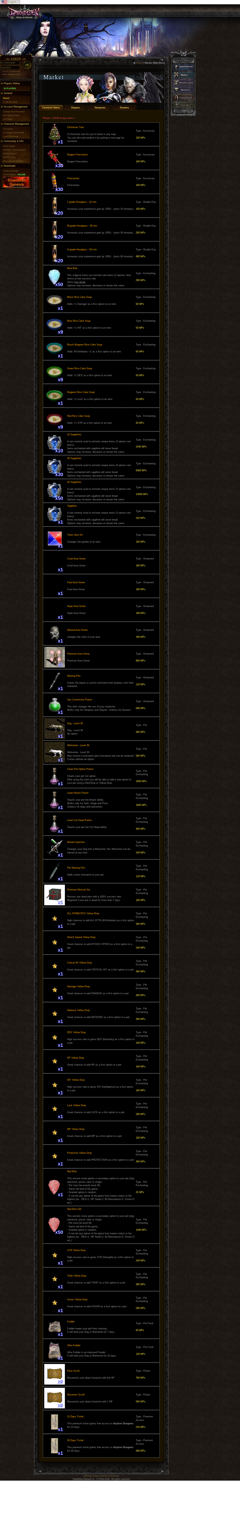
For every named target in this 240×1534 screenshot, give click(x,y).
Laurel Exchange (10, 136)
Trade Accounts (10, 102)
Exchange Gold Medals (13, 132)
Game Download (10, 171)
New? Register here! (11, 74)
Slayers (75, 107)
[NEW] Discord (9, 153)
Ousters (124, 107)
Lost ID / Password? (11, 71)
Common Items (51, 107)
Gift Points (7, 119)
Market (6, 98)
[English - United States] (5, 2)
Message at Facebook (13, 161)
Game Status (9, 146)
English (12, 2)
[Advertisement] (112, 1507)
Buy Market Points (11, 115)
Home (139, 63)
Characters (8, 129)
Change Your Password (14, 111)
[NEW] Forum (9, 157)
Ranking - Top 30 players (14, 150)
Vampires (99, 107)
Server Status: (9, 174)
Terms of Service (109, 1476)
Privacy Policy (92, 1476)
